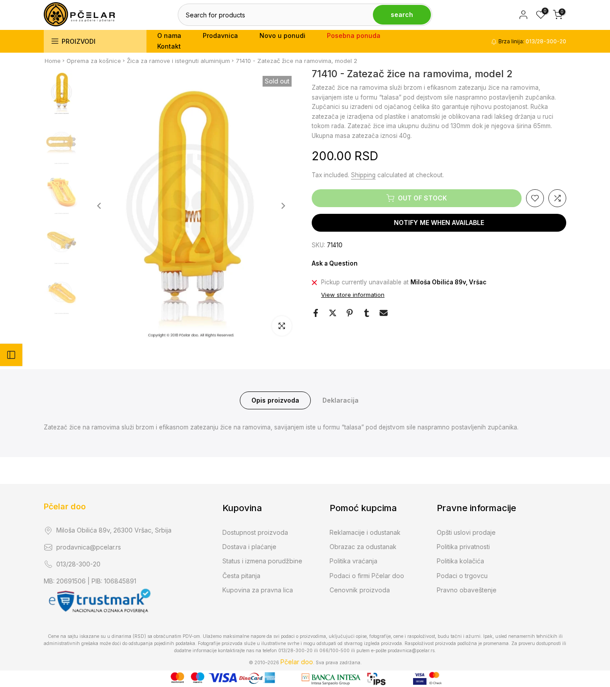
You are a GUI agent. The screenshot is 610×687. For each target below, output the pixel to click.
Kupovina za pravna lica (257, 590)
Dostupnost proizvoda (255, 532)
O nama (169, 35)
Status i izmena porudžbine (262, 561)
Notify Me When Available (439, 222)
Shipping (363, 175)
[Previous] (100, 206)
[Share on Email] (384, 313)
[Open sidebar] (11, 355)
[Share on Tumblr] (367, 313)
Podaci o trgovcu (462, 575)
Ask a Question (335, 263)
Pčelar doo (65, 506)
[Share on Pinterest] (350, 313)
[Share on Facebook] (316, 313)
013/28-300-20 (78, 564)
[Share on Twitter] (333, 313)
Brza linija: (531, 41)
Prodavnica (220, 35)
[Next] (283, 206)
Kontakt (169, 46)
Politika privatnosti (463, 546)
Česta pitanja (241, 575)
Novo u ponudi (282, 35)
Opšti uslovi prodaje (466, 532)
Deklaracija (340, 400)
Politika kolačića (460, 561)
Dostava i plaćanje (249, 546)
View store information (352, 295)
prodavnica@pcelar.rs (88, 547)
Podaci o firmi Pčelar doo (367, 575)
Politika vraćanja (353, 561)
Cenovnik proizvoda (360, 590)
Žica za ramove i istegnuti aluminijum (178, 60)
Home (53, 60)
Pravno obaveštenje (467, 590)
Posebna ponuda (353, 35)
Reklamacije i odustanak (365, 532)
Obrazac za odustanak (363, 546)
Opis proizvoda (275, 400)
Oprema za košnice (94, 60)
